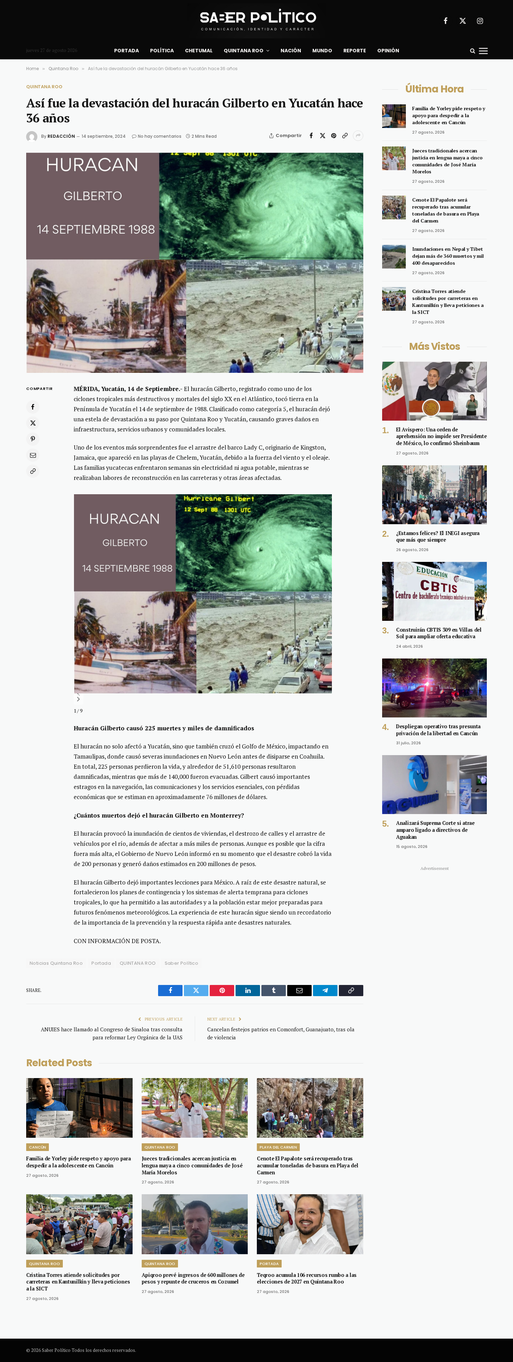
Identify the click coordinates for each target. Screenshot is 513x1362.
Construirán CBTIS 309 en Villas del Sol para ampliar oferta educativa (439, 633)
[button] (78, 693)
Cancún (37, 1147)
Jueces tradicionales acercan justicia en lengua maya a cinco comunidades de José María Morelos (192, 1165)
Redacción (61, 136)
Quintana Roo (243, 50)
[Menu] (483, 50)
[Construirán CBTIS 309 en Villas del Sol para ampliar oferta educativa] (434, 591)
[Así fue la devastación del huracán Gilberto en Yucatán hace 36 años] (194, 263)
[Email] (32, 455)
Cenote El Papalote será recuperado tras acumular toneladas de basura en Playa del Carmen (307, 1165)
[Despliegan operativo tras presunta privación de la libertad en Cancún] (434, 688)
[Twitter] (32, 423)
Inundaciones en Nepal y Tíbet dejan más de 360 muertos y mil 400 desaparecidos (448, 256)
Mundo (322, 50)
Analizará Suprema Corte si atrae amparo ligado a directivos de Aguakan (435, 830)
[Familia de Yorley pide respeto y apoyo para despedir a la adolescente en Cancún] (79, 1108)
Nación (291, 50)
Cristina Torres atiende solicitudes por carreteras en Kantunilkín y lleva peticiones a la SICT (78, 1282)
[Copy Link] (345, 135)
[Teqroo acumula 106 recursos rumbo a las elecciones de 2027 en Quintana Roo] (310, 1224)
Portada (126, 50)
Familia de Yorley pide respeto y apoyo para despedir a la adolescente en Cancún (78, 1162)
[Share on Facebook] (311, 135)
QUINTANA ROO (138, 963)
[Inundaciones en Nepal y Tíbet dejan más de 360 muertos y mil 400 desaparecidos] (394, 257)
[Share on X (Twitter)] (322, 135)
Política (162, 50)
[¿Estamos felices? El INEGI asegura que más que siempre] (434, 494)
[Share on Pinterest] (333, 135)
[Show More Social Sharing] (358, 135)
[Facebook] (32, 407)
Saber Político (181, 963)
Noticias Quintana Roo (56, 963)
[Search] (473, 51)
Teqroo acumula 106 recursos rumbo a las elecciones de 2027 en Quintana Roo (307, 1278)
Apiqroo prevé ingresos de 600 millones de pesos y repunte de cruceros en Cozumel (193, 1278)
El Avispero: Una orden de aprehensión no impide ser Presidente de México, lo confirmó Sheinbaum (441, 436)
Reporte (354, 50)
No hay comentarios (159, 136)
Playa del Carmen (278, 1147)
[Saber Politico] (256, 21)
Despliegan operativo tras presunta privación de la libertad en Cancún (438, 730)
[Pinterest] (32, 439)
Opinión (388, 50)
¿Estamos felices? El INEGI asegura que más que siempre (437, 536)
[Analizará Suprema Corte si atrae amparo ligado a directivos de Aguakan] (434, 784)
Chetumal (199, 50)
